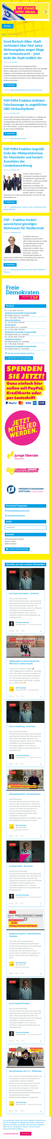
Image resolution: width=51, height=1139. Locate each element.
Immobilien (25, 207)
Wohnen (24, 90)
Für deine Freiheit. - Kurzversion (21, 866)
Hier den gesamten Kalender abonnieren (21, 353)
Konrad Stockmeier (22, 622)
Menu (8, 26)
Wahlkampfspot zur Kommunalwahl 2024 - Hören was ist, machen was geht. (24, 662)
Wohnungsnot (38, 90)
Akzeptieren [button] (26, 1133)
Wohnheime (41, 269)
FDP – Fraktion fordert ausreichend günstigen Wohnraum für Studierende (24, 224)
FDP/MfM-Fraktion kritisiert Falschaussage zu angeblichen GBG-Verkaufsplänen (25, 105)
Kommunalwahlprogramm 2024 (18, 511)
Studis (30, 269)
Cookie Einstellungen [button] (11, 1134)
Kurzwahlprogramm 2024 (16, 516)
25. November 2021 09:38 (21, 967)
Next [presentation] (45, 11)
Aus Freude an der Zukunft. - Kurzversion (24, 594)
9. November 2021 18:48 (34, 1104)
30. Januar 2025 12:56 (34, 624)
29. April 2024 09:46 (33, 690)
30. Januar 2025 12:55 (34, 757)
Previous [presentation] (5, 11)
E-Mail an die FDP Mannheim (18, 549)
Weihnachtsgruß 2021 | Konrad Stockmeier (25, 794)
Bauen (12, 90)
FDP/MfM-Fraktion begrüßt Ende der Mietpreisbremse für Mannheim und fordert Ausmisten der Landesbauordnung (24, 157)
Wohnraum (31, 90)
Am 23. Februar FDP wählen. (19, 1004)
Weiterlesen (11, 85)
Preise (44, 207)
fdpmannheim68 (20, 690)
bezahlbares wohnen (15, 207)
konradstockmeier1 (21, 624)
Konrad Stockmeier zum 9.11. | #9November (25, 1071)
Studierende (25, 269)
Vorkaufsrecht (18, 90)
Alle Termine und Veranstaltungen (20, 358)
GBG (15, 138)
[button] (24, 22)
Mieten (31, 207)
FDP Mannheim (21, 688)
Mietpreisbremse (37, 207)
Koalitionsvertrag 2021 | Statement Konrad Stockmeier (25, 935)
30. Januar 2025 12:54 (34, 1034)
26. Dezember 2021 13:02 (21, 830)
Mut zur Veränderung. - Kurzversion (22, 727)
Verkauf (19, 138)
